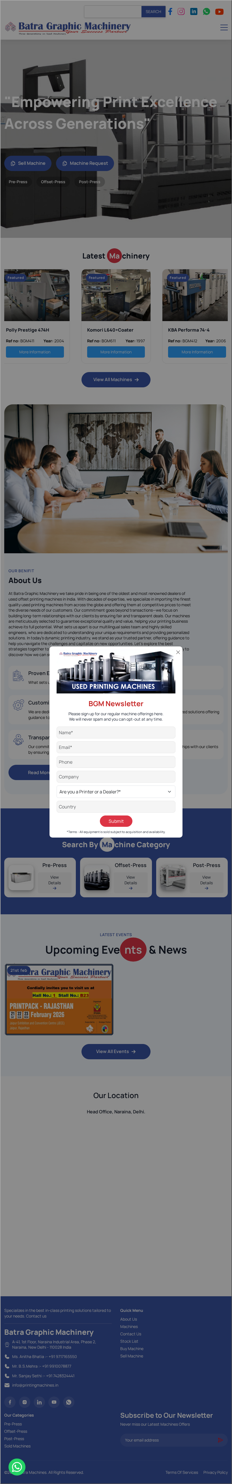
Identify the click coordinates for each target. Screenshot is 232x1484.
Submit (116, 821)
